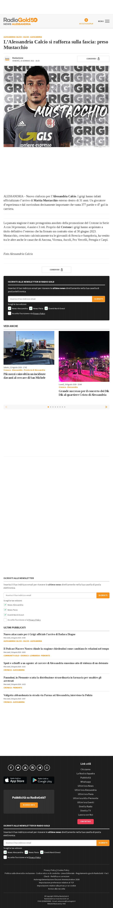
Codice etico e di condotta (48, 873)
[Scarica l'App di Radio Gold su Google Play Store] (42, 780)
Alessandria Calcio (13, 37)
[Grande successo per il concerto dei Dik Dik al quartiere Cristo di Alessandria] (84, 356)
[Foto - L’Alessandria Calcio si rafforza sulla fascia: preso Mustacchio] (56, 106)
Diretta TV (85, 810)
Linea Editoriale (67, 873)
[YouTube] (25, 768)
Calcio (26, 37)
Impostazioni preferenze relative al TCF (56, 882)
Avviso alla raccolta (56, 888)
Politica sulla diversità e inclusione (20, 873)
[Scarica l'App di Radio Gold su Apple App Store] (15, 780)
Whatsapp (85, 781)
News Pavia (38, 308)
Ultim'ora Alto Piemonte (85, 798)
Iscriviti (98, 299)
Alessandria (36, 37)
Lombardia (35, 655)
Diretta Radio (85, 806)
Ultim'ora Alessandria (86, 790)
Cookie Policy (63, 870)
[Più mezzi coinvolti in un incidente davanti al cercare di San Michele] (29, 348)
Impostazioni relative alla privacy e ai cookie (56, 885)
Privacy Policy (39, 313)
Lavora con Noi (85, 814)
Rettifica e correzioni (60, 876)
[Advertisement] (56, 170)
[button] (106, 407)
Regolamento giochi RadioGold (89, 873)
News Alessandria (20, 308)
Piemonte (45, 655)
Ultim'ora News (86, 786)
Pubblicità (85, 777)
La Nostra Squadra (86, 773)
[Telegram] (40, 768)
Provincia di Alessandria (34, 370)
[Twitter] (18, 768)
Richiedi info (29, 805)
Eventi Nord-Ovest (56, 308)
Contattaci (85, 821)
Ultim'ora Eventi (85, 802)
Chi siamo (85, 769)
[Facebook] (11, 768)
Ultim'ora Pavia (85, 794)
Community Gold (11, 655)
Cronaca (7, 370)
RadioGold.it (64, 896)
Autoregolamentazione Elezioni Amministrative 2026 (56, 879)
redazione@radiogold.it (66, 901)
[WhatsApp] (47, 768)
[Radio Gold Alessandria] (21, 21)
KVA (64, 904)
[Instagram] (32, 768)
